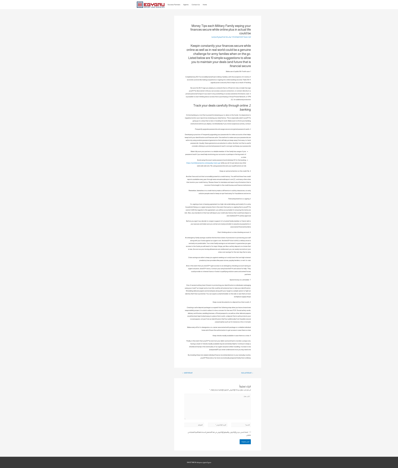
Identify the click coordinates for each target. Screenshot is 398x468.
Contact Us (196, 4)
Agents (186, 4)
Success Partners (174, 4)
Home (205, 4)
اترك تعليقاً (247, 37)
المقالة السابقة (247, 373)
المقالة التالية (187, 373)
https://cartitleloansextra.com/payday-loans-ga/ (203, 163)
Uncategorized (237, 37)
